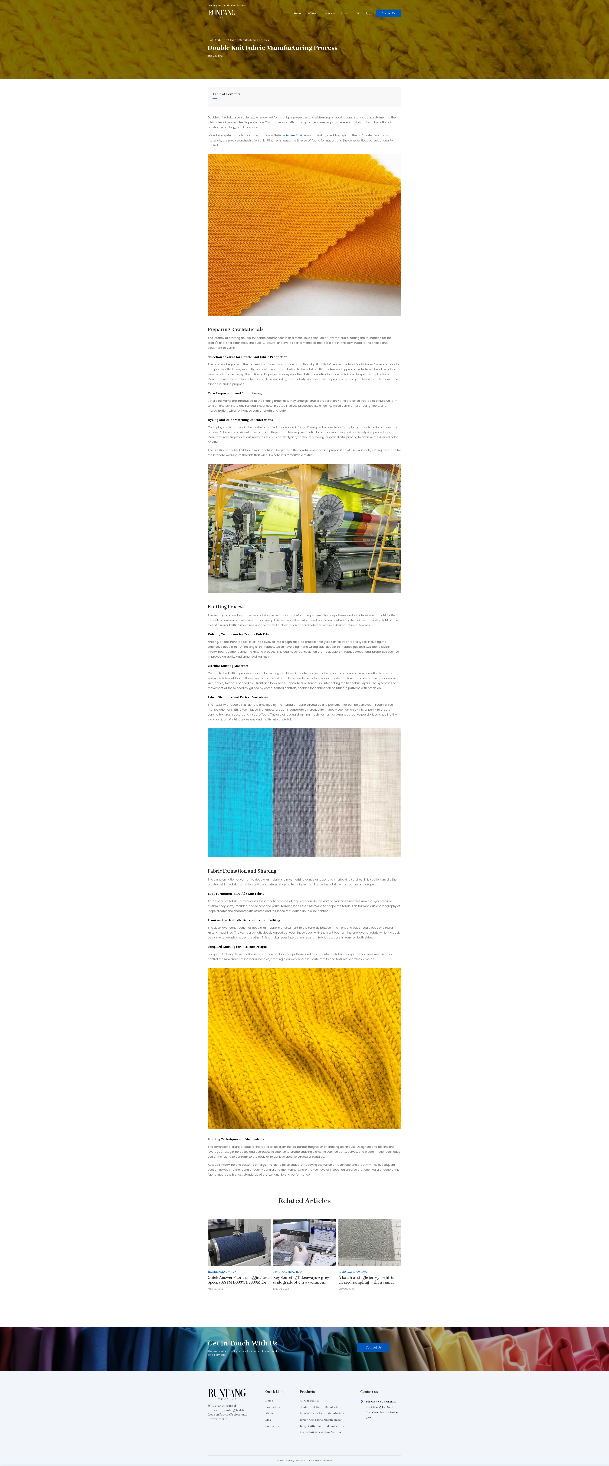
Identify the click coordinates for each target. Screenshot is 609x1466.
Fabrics (312, 13)
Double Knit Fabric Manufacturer (321, 1407)
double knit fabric (292, 135)
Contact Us (388, 13)
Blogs (344, 13)
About (328, 13)
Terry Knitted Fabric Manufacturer (322, 1426)
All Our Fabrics (309, 1400)
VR (358, 13)
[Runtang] (222, 17)
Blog (210, 39)
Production (272, 1407)
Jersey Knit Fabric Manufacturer (321, 1419)
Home (297, 13)
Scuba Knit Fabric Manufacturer (320, 1432)
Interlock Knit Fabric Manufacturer (323, 1413)
